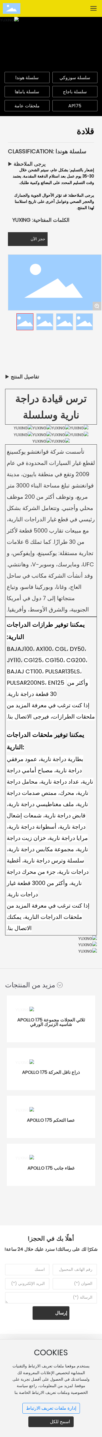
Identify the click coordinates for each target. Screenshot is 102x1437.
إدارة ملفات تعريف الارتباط (51, 1408)
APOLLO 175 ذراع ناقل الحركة (51, 1072)
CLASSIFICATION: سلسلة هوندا (47, 151)
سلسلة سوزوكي (75, 77)
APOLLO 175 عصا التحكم (51, 1120)
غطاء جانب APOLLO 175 (51, 1168)
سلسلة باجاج (75, 91)
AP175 (74, 106)
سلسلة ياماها (27, 91)
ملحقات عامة (27, 106)
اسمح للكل (60, 1421)
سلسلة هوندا (27, 77)
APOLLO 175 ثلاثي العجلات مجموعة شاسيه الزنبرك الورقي (51, 1022)
